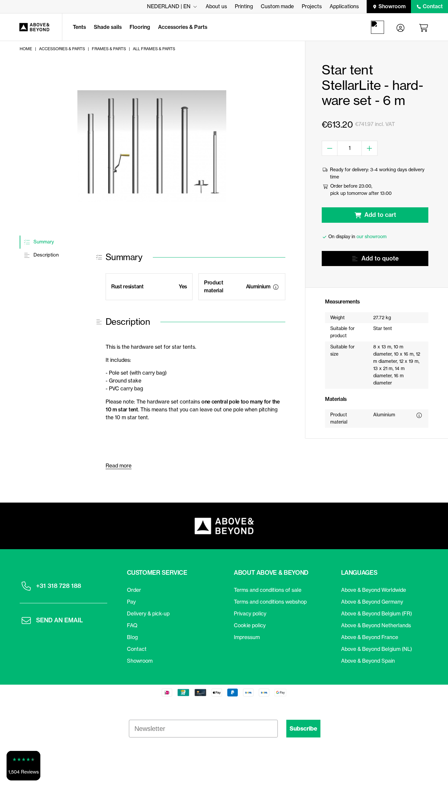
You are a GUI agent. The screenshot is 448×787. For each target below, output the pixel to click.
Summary (43, 242)
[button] (23, 765)
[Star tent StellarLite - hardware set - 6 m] (151, 146)
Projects (312, 6)
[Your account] (400, 27)
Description (45, 255)
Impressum (247, 637)
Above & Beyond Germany (372, 601)
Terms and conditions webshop (270, 601)
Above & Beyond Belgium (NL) (376, 649)
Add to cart (380, 214)
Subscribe (303, 728)
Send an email (59, 620)
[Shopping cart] (425, 27)
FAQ (132, 625)
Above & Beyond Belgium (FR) (376, 613)
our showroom (371, 236)
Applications (344, 6)
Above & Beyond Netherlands (376, 625)
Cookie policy (250, 625)
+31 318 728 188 (58, 586)
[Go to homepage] (30, 27)
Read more (119, 465)
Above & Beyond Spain (368, 660)
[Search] (379, 27)
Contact (433, 6)
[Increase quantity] (369, 148)
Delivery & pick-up (148, 613)
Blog (132, 637)
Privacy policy (250, 613)
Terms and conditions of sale (267, 590)
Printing (244, 6)
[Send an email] (26, 620)
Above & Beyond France (369, 637)
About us (216, 6)
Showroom (392, 6)
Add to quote (380, 258)
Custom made (277, 6)
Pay (131, 601)
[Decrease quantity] (330, 148)
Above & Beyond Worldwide (373, 590)
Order (134, 590)
